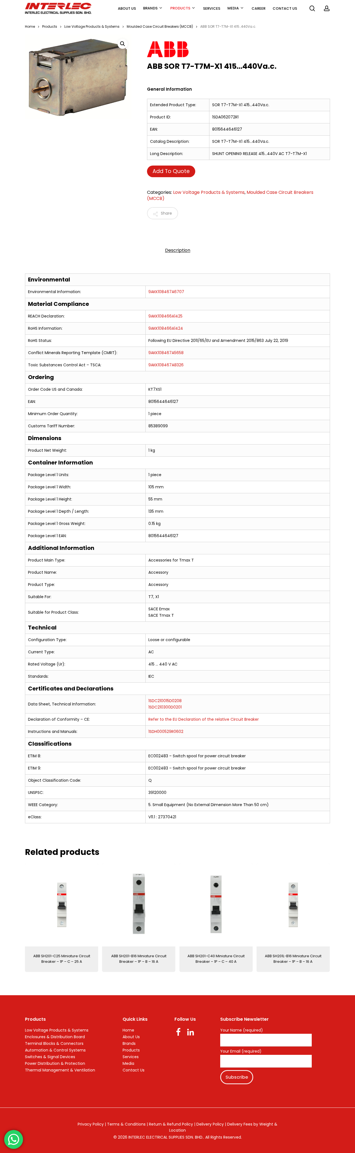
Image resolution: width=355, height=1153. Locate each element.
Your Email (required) (241, 1051)
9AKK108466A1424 (165, 328)
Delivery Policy (210, 1124)
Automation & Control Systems (55, 1050)
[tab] (177, 250)
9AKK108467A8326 (166, 365)
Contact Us (133, 1070)
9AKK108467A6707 (166, 291)
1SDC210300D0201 (165, 707)
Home (30, 26)
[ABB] (230, 50)
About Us (131, 1037)
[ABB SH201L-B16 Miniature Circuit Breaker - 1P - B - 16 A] (293, 904)
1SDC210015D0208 (165, 701)
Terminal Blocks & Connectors (54, 1043)
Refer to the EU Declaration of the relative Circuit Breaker (203, 719)
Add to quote (171, 171)
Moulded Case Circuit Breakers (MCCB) (160, 26)
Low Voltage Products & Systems (92, 26)
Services (131, 1057)
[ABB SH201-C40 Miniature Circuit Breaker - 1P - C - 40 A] (216, 904)
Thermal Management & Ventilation (60, 1070)
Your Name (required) (241, 1030)
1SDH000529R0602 (165, 731)
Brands (129, 1043)
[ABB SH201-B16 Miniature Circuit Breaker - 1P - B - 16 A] (138, 904)
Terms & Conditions (126, 1124)
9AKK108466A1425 (165, 316)
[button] (123, 44)
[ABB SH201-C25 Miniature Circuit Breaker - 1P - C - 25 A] (61, 904)
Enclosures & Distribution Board (55, 1037)
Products (49, 26)
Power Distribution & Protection (55, 1063)
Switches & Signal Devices (50, 1057)
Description (177, 250)
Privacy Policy (91, 1124)
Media (128, 1063)
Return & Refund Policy (171, 1124)
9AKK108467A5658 (166, 352)
